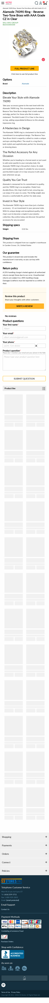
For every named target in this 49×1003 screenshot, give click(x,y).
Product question (11, 351)
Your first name (10, 325)
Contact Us (5, 909)
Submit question (24, 378)
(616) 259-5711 (10, 894)
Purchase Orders (7, 941)
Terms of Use (5, 992)
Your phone (8, 342)
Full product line (24, 68)
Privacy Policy (15, 992)
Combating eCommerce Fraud (12, 931)
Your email (8, 333)
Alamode (25, 83)
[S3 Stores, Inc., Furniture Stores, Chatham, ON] (12, 954)
